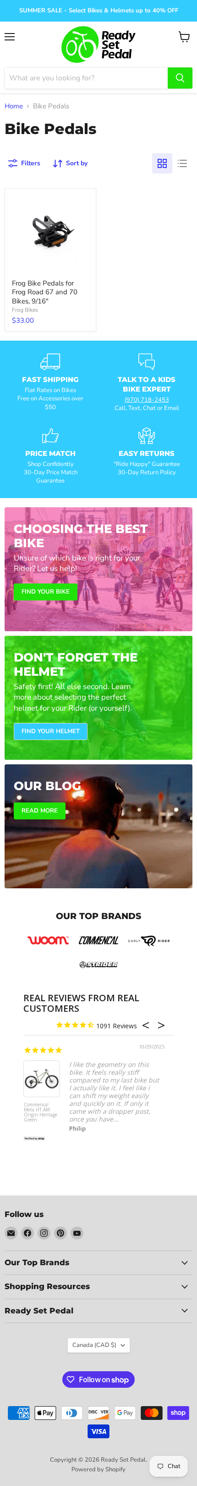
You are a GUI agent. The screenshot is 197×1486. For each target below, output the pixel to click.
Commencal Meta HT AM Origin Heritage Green (40, 1112)
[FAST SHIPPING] (50, 383)
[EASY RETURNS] (146, 456)
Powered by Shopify (98, 1469)
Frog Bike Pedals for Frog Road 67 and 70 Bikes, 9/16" (44, 292)
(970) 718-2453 (147, 400)
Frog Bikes (25, 310)
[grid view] (162, 163)
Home (14, 106)
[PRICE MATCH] (50, 456)
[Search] (180, 78)
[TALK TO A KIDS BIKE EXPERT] (146, 383)
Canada (94, 1345)
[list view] (182, 163)
